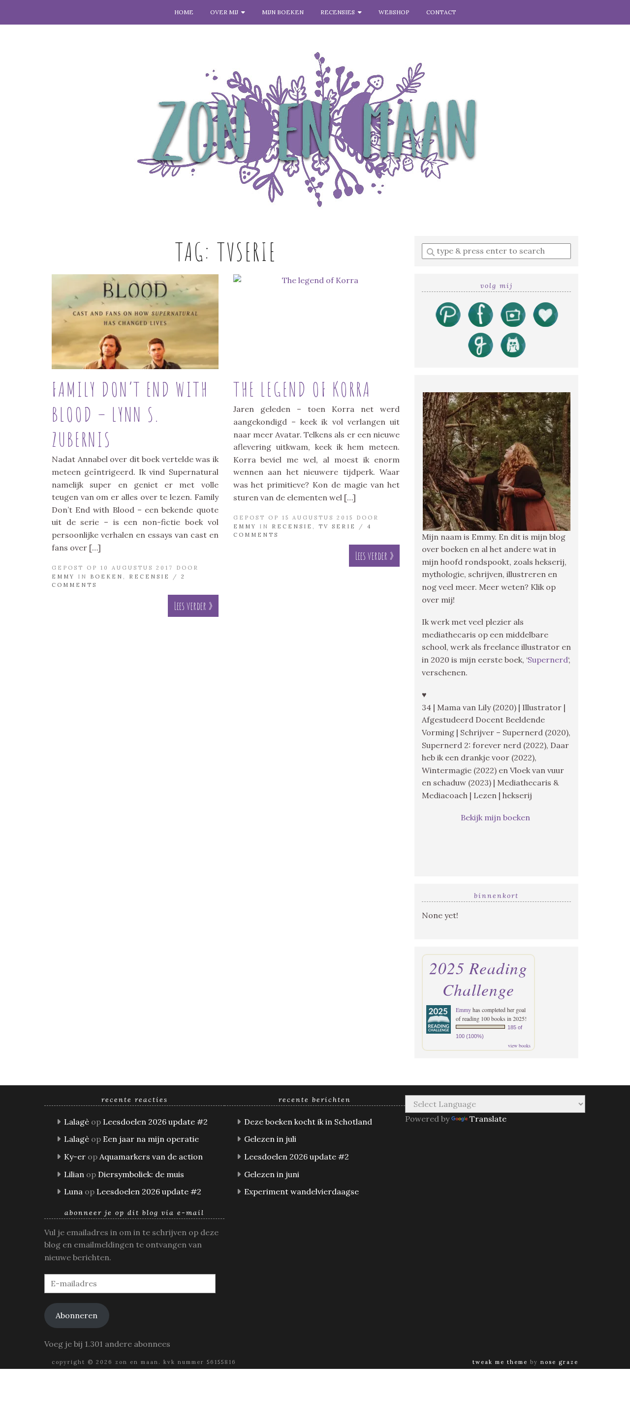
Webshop (394, 12)
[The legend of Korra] (316, 321)
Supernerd (548, 660)
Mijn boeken (283, 12)
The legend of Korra (302, 389)
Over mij (225, 12)
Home (183, 12)
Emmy (63, 576)
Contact (441, 12)
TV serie (337, 526)
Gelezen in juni (271, 1174)
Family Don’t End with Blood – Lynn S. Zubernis (130, 414)
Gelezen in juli (270, 1139)
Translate (488, 1119)
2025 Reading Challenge (478, 978)
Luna (73, 1191)
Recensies (339, 12)
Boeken (106, 576)
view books (519, 1045)
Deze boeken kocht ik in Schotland (308, 1122)
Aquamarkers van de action (151, 1156)
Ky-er (75, 1156)
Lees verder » (193, 605)
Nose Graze (559, 1362)
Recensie (149, 576)
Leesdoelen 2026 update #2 (155, 1122)
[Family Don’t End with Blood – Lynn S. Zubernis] (135, 321)
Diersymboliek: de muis (141, 1174)
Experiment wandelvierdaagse (301, 1191)
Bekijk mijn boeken (496, 817)
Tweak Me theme (500, 1362)
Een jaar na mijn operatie (151, 1139)
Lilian (74, 1174)
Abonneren (76, 1315)
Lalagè (76, 1122)
